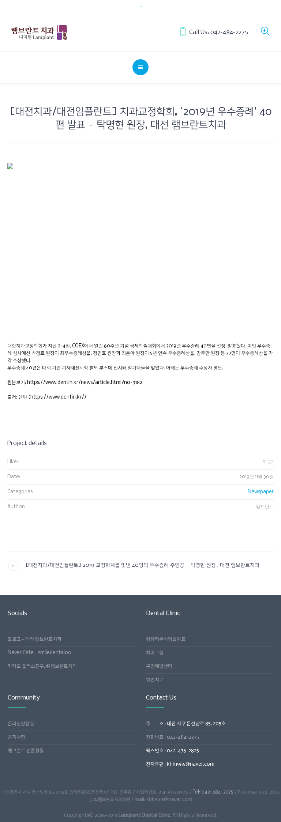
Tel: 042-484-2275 (213, 792)
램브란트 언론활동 (26, 751)
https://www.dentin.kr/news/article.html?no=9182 (84, 382)
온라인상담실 (21, 724)
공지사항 (16, 737)
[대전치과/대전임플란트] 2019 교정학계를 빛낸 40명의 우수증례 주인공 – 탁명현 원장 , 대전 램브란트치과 (142, 565)
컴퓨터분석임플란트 (166, 639)
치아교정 (155, 653)
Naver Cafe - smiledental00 (39, 653)
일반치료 (155, 680)
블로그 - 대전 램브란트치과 (34, 639)
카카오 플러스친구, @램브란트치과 (42, 666)
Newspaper (261, 492)
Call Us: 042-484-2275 (218, 32)
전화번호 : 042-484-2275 (172, 737)
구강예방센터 (159, 666)
